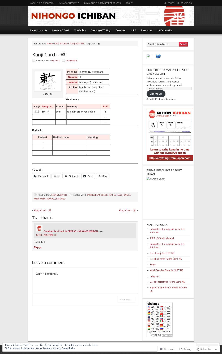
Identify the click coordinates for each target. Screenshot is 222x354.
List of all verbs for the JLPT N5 (166, 259)
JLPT (132, 30)
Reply (37, 247)
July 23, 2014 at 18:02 (46, 235)
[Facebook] (149, 58)
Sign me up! (156, 94)
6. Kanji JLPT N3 (76, 44)
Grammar (119, 30)
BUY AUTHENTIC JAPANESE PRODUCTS (102, 3)
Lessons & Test (59, 30)
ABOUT (129, 3)
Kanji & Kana (60, 44)
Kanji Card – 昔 (127, 210)
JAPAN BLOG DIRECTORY (41, 3)
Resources (145, 30)
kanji (119, 195)
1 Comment (71, 61)
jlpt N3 (112, 195)
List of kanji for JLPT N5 (162, 253)
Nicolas (55, 61)
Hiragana (154, 276)
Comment (125, 299)
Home (50, 44)
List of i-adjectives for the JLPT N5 (167, 282)
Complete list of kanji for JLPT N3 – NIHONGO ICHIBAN (71, 231)
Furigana (47, 106)
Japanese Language (97, 195)
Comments (186, 3)
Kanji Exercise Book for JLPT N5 (166, 270)
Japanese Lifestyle (69, 3)
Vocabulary (79, 30)
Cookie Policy (68, 348)
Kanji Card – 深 (42, 210)
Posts (171, 3)
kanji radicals (47, 199)
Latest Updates (38, 30)
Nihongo (61, 199)
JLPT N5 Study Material (162, 238)
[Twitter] (158, 58)
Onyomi (72, 77)
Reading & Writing (99, 30)
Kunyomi (72, 82)
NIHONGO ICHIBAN (111, 16)
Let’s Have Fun (164, 30)
